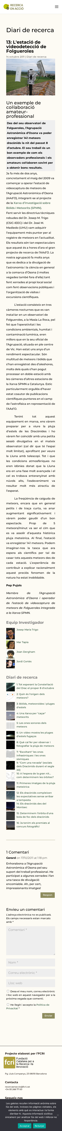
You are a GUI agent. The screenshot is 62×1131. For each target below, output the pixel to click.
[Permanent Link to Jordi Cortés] (10, 667)
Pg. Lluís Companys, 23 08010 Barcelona (26, 1073)
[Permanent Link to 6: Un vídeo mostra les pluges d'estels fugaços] (10, 738)
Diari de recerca (36, 56)
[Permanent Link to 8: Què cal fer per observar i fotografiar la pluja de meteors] (10, 748)
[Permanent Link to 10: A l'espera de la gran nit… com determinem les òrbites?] (10, 779)
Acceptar (25, 1125)
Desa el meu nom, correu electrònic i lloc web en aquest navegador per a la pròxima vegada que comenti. (30, 995)
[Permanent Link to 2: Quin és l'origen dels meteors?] (10, 700)
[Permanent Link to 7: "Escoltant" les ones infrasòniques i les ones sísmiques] (10, 757)
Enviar (48, 1015)
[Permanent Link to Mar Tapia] (10, 648)
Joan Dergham (26, 651)
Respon (47, 894)
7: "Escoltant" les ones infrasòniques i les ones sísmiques (31, 755)
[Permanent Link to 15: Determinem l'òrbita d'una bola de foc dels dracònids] (10, 819)
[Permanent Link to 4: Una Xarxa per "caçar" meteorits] (10, 719)
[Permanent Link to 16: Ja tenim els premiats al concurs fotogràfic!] (10, 828)
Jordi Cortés (24, 661)
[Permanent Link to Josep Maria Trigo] (10, 638)
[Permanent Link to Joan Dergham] (10, 657)
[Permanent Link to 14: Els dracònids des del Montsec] (10, 809)
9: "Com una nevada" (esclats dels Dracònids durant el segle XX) (35, 766)
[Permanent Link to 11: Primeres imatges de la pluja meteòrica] (10, 789)
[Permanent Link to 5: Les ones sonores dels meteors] (10, 729)
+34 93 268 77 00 (13, 1089)
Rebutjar (39, 1125)
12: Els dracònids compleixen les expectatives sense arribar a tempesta (35, 796)
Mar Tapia (22, 642)
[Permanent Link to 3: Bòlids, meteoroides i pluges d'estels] (10, 709)
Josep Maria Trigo (27, 629)
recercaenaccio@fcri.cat (17, 1086)
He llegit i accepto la (27, 1006)
